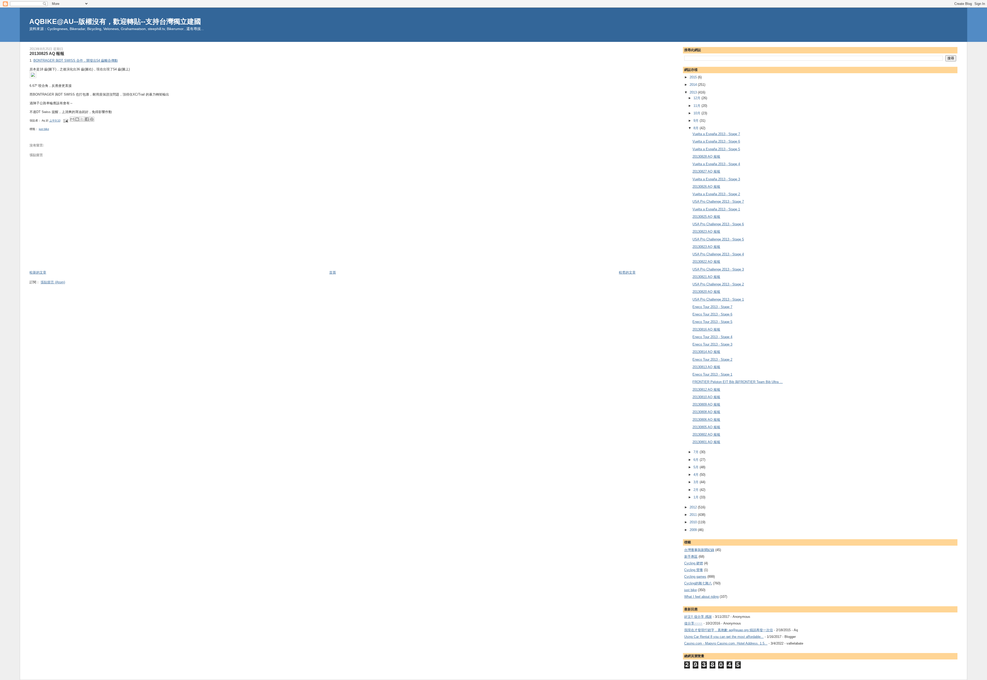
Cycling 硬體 (693, 563)
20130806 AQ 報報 (706, 420)
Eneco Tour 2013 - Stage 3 (712, 344)
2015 (694, 77)
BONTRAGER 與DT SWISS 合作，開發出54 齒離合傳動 (75, 60)
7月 (696, 452)
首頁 (332, 272)
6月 (696, 460)
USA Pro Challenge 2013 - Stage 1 (718, 299)
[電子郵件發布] (65, 120)
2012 (694, 507)
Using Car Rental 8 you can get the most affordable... (724, 637)
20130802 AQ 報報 (706, 434)
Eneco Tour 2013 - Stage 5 (712, 322)
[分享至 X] (82, 119)
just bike (44, 129)
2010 (694, 522)
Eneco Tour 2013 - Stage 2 (712, 359)
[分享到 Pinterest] (91, 119)
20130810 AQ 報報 (706, 397)
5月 (696, 467)
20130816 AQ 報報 (706, 329)
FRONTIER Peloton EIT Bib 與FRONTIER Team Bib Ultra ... (737, 382)
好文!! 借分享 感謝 (698, 617)
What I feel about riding (701, 597)
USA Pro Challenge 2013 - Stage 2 (718, 284)
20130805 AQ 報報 (706, 427)
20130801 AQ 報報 (706, 442)
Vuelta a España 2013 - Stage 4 (716, 164)
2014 (694, 85)
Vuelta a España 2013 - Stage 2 (716, 194)
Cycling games (695, 577)
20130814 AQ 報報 (706, 352)
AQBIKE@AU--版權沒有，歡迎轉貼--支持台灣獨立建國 (115, 21)
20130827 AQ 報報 (706, 171)
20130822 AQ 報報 (706, 262)
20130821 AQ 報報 (706, 277)
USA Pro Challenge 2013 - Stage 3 (718, 269)
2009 (694, 530)
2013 (694, 92)
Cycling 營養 (693, 570)
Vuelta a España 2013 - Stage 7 (716, 134)
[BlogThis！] (77, 119)
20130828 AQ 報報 (706, 157)
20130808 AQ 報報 (706, 412)
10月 (697, 113)
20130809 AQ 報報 (706, 404)
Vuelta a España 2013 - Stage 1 (716, 209)
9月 (696, 121)
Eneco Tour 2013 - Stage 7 (712, 307)
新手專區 (691, 556)
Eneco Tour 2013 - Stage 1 (712, 374)
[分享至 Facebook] (86, 119)
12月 (697, 98)
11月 (697, 106)
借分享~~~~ (693, 623)
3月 (696, 482)
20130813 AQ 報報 (706, 367)
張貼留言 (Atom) (53, 282)
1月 (696, 497)
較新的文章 (38, 272)
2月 (696, 490)
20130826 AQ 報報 (706, 187)
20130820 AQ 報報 (706, 292)
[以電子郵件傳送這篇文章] (72, 119)
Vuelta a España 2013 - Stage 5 (716, 149)
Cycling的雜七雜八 (698, 583)
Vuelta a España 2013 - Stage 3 (716, 179)
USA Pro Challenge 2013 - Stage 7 (718, 201)
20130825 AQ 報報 (706, 217)
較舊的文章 (627, 272)
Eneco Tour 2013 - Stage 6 (712, 314)
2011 (694, 515)
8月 (696, 128)
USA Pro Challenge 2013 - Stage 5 (718, 239)
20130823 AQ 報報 (706, 232)
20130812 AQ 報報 (706, 390)
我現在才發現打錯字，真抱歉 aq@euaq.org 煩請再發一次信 (728, 630)
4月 (696, 475)
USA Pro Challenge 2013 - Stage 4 (718, 254)
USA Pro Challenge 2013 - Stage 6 (718, 224)
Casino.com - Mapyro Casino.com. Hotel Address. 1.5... (725, 643)
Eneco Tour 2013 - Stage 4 (712, 337)
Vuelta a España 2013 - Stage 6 (716, 141)
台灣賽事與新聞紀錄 (699, 550)
